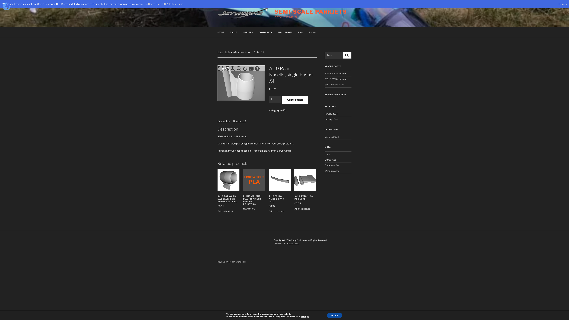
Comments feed (332, 165)
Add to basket (295, 99)
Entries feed (330, 160)
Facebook (294, 243)
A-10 (227, 52)
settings (305, 316)
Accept (334, 315)
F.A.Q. (300, 32)
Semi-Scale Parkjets (311, 11)
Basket (312, 32)
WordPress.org (332, 171)
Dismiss (562, 4)
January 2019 (331, 119)
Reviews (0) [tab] (239, 121)
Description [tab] (224, 121)
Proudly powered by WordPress (231, 261)
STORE (220, 32)
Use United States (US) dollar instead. (164, 4)
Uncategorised (332, 137)
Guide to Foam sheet (334, 84)
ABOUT (233, 32)
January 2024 (331, 113)
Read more (249, 208)
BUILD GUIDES (285, 32)
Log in (327, 154)
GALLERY (248, 32)
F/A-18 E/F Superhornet (336, 73)
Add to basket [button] (225, 211)
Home (220, 52)
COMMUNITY (265, 32)
